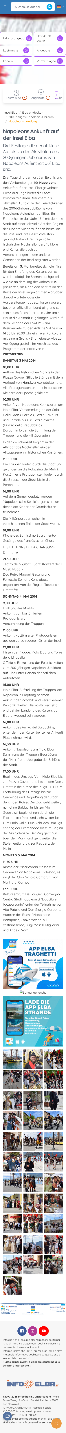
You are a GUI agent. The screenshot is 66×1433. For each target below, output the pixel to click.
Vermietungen (46, 61)
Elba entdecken (32, 112)
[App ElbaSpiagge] (33, 1021)
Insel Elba (10, 112)
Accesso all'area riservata (41, 1422)
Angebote (43, 50)
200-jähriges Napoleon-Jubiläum (31, 117)
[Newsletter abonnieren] (7, 1416)
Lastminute (10, 50)
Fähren (8, 61)
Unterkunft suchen (44, 38)
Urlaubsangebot (14, 38)
